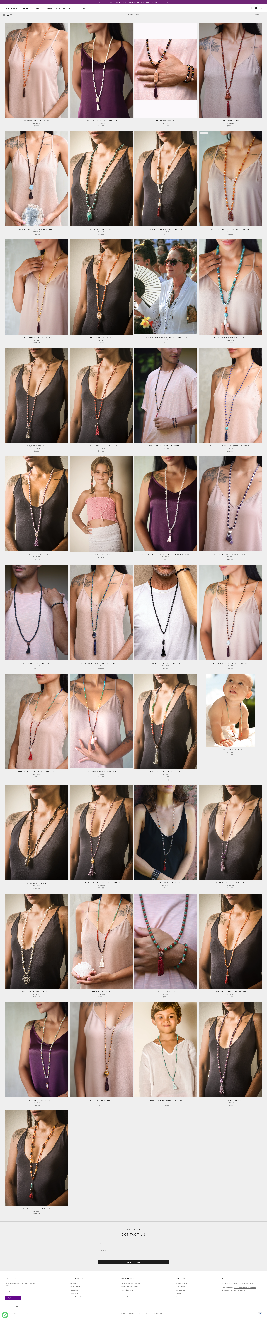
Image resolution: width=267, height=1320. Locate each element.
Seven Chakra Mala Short (230, 749)
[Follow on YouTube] (17, 1306)
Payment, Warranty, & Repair (130, 1287)
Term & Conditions (127, 1290)
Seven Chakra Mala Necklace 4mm (101, 771)
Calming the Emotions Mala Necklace (166, 229)
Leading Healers (181, 1283)
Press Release (181, 1290)
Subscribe (13, 1298)
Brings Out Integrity (165, 121)
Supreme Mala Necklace (101, 991)
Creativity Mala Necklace (101, 337)
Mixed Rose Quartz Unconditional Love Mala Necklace (166, 554)
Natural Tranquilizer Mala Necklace (230, 554)
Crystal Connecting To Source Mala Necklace (166, 337)
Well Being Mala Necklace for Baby (165, 1100)
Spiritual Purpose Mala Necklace (166, 883)
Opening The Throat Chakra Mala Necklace (101, 663)
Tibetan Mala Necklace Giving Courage (230, 991)
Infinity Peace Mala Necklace (36, 554)
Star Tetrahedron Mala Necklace (36, 991)
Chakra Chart (74, 1290)
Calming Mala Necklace (101, 229)
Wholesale (179, 1297)
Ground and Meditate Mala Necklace (166, 446)
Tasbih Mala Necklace (166, 991)
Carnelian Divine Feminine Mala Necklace (230, 229)
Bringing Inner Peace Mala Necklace (101, 120)
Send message (133, 1262)
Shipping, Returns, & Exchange (131, 1283)
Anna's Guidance (63, 8)
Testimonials (81, 8)
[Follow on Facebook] (6, 1306)
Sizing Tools (74, 1293)
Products (47, 8)
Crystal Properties (76, 1297)
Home (37, 8)
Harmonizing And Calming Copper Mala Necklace (230, 446)
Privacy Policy (125, 1297)
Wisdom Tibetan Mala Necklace (36, 1208)
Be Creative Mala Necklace (36, 121)
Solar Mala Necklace (36, 883)
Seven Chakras (75, 1287)
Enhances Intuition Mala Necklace (230, 337)
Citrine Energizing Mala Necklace (36, 337)
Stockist (179, 1293)
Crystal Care (74, 1283)
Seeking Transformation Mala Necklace (36, 771)
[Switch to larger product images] (4, 15)
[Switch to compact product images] (11, 15)
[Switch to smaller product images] (8, 15)
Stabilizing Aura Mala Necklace (230, 883)
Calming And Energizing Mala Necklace (37, 229)
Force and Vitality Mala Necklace (101, 446)
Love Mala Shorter (101, 555)
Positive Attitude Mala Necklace (166, 663)
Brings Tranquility (230, 121)
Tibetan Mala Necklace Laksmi (36, 1100)
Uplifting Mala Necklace (101, 1100)
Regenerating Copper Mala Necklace (230, 663)
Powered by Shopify (156, 1313)
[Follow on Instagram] (11, 1306)
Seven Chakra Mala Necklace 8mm (165, 771)
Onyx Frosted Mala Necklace (36, 663)
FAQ (122, 1293)
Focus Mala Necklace (37, 446)
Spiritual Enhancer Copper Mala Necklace (101, 883)
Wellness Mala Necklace (230, 1100)
